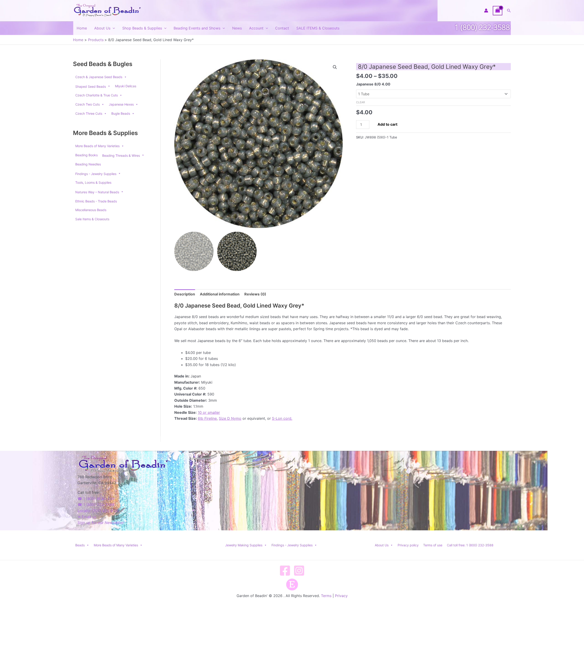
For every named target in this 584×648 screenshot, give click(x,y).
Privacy (341, 595)
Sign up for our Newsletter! (101, 522)
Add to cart (387, 124)
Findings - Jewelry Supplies (292, 545)
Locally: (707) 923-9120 (98, 510)
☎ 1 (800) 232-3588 (96, 504)
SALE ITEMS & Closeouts (317, 28)
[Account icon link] (486, 10)
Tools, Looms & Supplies (93, 182)
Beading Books (86, 155)
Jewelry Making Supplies (243, 545)
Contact (282, 28)
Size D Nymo (230, 418)
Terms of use (432, 545)
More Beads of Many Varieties (97, 146)
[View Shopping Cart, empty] (497, 10)
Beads (80, 545)
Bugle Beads (120, 113)
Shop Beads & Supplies (142, 28)
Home (82, 28)
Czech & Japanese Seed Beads (98, 77)
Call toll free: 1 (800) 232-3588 (470, 545)
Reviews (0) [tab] (255, 294)
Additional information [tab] (220, 294)
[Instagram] (299, 570)
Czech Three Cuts (88, 113)
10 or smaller (209, 412)
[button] (509, 10)
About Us (102, 28)
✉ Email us (87, 516)
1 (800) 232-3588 (482, 27)
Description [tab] (184, 294)
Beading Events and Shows (197, 28)
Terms (326, 595)
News (237, 28)
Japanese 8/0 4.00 (373, 84)
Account (256, 28)
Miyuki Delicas (125, 86)
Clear (360, 102)
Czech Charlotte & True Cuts (96, 95)
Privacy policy (408, 545)
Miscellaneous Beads (90, 210)
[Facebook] (285, 570)
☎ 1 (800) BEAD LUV (96, 498)
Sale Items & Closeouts (92, 219)
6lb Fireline (207, 418)
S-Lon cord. (282, 418)
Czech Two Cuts (87, 104)
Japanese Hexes (121, 104)
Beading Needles (88, 164)
